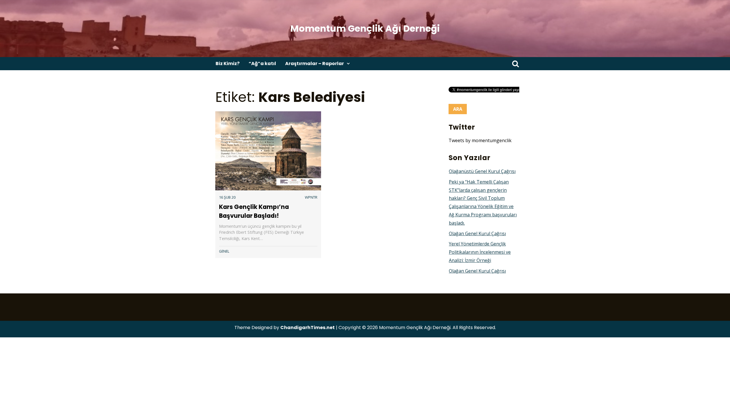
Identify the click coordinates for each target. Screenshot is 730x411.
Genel (224, 251)
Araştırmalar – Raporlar (314, 63)
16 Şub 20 (227, 197)
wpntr (311, 197)
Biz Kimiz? (228, 63)
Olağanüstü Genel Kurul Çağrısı (482, 171)
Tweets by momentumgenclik (480, 140)
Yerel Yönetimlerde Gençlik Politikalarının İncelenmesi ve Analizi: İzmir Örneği (480, 252)
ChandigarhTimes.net (307, 327)
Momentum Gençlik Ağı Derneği (365, 28)
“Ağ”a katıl (262, 63)
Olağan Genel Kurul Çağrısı (477, 233)
